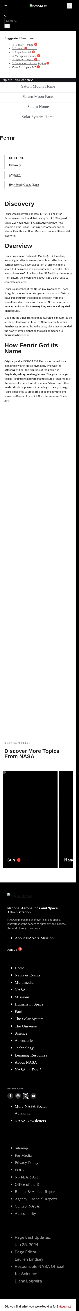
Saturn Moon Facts (38, 96)
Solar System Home (38, 116)
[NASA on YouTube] (33, 1096)
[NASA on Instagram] (18, 1096)
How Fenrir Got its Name (24, 184)
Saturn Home (38, 106)
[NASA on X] (26, 1096)
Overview (15, 174)
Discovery (15, 165)
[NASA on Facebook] (10, 1096)
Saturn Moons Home (38, 86)
